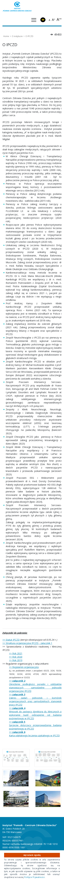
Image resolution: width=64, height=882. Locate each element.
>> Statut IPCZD (11, 639)
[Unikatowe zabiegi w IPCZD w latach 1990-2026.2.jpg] (48, 758)
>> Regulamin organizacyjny (24, 667)
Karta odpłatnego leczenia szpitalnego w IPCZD (34, 735)
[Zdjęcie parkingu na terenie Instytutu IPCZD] (16, 799)
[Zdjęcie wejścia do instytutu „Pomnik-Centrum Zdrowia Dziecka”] (16, 778)
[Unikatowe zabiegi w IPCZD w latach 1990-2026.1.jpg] (16, 758)
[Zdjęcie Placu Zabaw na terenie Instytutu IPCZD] (48, 778)
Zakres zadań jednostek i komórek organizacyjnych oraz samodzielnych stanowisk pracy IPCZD (35, 701)
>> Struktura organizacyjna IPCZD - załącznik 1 (27, 643)
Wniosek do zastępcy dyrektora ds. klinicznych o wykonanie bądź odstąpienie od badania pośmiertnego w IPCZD (35, 715)
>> (17, 680)
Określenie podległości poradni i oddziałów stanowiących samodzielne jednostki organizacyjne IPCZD (35, 688)
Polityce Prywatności (34, 877)
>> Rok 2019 (15, 660)
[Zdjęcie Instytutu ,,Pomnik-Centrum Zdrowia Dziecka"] (48, 799)
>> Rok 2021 (15, 653)
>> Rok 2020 (15, 656)
